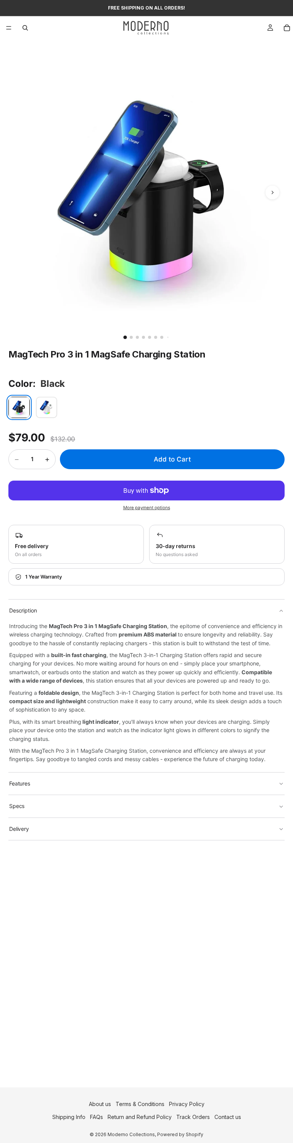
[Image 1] (125, 337)
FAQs (96, 1117)
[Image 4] (143, 337)
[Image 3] (137, 337)
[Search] (25, 27)
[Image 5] (149, 337)
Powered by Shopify (180, 1135)
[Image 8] (168, 337)
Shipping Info (68, 1117)
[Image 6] (155, 337)
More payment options (146, 507)
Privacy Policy (186, 1104)
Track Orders (193, 1117)
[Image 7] (161, 337)
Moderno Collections (131, 1135)
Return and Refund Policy (140, 1117)
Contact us (227, 1117)
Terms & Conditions (140, 1104)
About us (100, 1104)
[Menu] (9, 28)
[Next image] (272, 192)
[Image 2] (131, 337)
